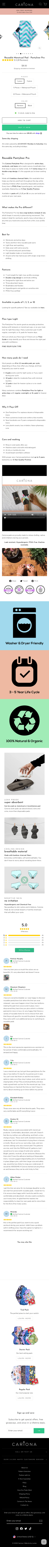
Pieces (24, 77)
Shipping (17, 68)
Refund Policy (24, 1498)
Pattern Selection (24, 1471)
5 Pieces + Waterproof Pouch (24, 88)
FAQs (24, 1483)
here (42, 308)
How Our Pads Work (24, 1490)
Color (24, 101)
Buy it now (25, 127)
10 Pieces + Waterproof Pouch (24, 94)
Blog (24, 1486)
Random (20, 105)
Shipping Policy (24, 1494)
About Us (24, 1468)
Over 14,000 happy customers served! (24, 1459)
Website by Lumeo (30, 1543)
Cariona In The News (24, 1501)
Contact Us (24, 1505)
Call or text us (23, 1452)
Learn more (24, 1318)
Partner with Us (24, 1475)
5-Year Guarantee (24, 1479)
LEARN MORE (24, 1398)
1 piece (19, 81)
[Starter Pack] (24, 1335)
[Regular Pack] (24, 1375)
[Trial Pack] (24, 1296)
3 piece (29, 81)
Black (30, 105)
